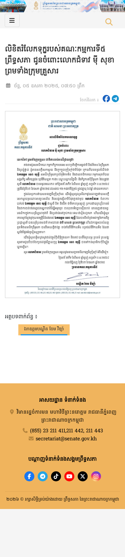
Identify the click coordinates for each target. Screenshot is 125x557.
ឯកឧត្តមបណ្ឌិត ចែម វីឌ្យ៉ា (44, 329)
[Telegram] (43, 476)
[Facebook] (29, 476)
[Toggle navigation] (12, 20)
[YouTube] (69, 476)
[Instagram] (96, 476)
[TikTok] (56, 476)
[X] (83, 476)
